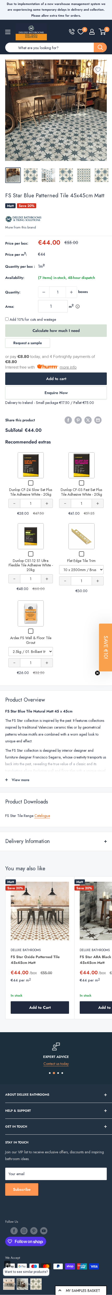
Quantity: (12, 292)
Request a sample (27, 342)
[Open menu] (7, 32)
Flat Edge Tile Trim (81, 560)
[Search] (100, 47)
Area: (9, 306)
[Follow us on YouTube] (43, 1230)
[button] (105, 647)
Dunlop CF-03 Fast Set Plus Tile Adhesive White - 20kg (81, 492)
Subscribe (21, 1189)
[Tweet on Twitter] (88, 420)
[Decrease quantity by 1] (43, 292)
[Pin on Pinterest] (78, 420)
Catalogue (42, 815)
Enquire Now (56, 393)
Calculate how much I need (56, 330)
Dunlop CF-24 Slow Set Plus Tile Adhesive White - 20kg (30, 492)
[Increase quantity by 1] (71, 292)
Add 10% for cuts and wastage (32, 319)
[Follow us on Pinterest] (34, 1230)
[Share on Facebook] (68, 420)
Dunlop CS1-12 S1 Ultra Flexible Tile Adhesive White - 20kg (31, 565)
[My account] (92, 32)
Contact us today (56, 1063)
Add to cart (56, 379)
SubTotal (14, 430)
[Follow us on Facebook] (14, 1230)
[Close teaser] (97, 673)
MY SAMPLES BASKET (83, 1290)
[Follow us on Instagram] (24, 1230)
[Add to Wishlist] (98, 69)
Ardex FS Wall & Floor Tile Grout (30, 640)
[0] (81, 32)
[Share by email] (98, 420)
